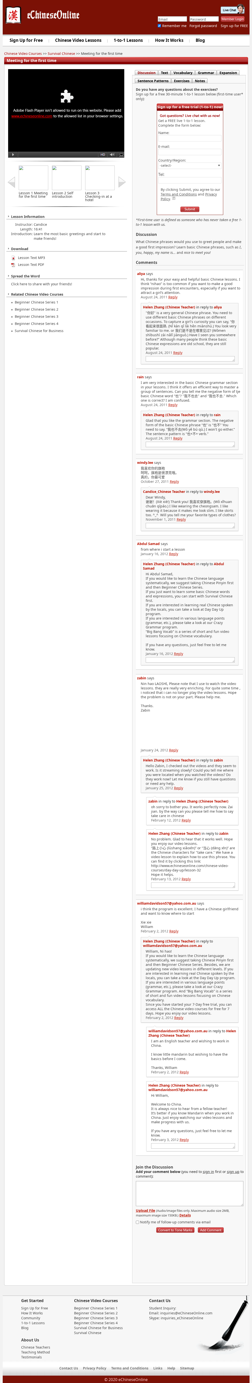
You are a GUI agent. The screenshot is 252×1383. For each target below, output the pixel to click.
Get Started (32, 1300)
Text (164, 72)
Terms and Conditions (179, 194)
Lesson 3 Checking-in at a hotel (98, 196)
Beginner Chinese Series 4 (36, 323)
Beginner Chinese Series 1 (36, 302)
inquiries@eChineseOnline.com (186, 1313)
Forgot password (203, 25)
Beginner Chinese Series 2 (36, 309)
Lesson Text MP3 (30, 257)
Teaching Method (35, 1352)
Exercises (181, 80)
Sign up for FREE (234, 25)
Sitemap (187, 1368)
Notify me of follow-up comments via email (175, 1222)
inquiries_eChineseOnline (182, 1318)
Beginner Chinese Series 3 (36, 316)
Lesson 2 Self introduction (62, 195)
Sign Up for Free (26, 40)
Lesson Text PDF (29, 264)
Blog (200, 40)
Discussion (147, 72)
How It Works (169, 40)
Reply (172, 297)
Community (30, 1318)
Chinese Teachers (35, 1347)
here (23, 284)
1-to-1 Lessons (128, 40)
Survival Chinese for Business (39, 330)
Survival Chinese (61, 53)
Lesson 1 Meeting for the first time (33, 195)
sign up (233, 1171)
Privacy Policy (94, 1368)
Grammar (206, 72)
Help (171, 1368)
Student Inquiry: (162, 1308)
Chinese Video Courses (23, 53)
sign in (208, 1171)
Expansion (228, 72)
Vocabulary (182, 72)
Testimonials (31, 1357)
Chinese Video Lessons (78, 40)
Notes (200, 80)
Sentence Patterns (153, 80)
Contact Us (160, 1300)
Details (185, 1215)
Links (157, 1368)
